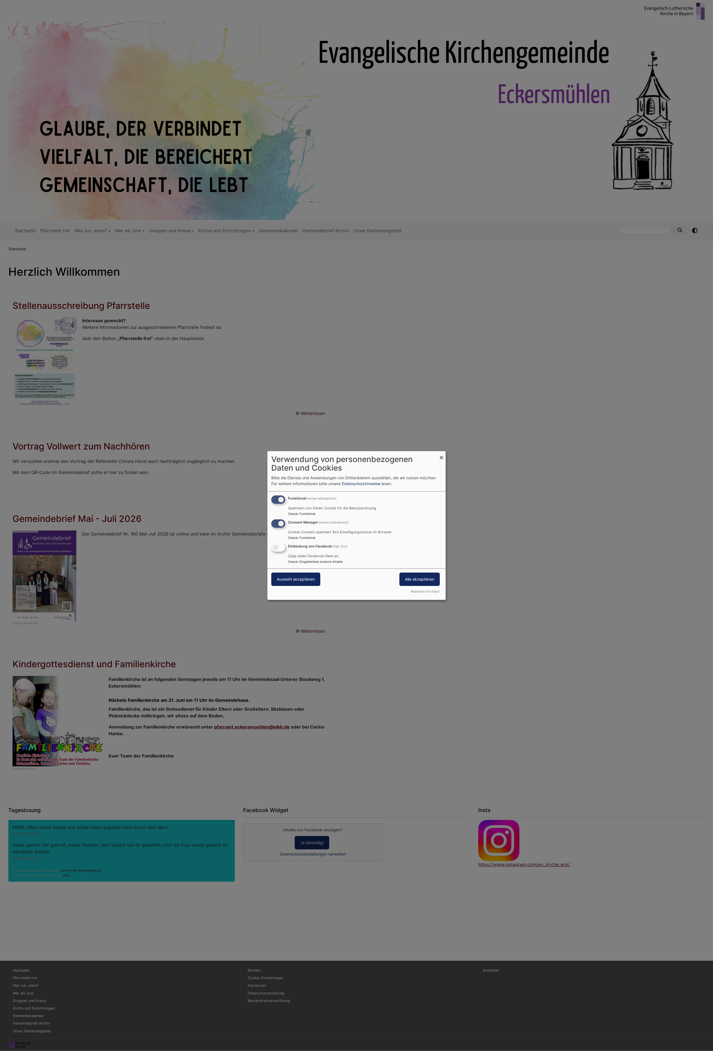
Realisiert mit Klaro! (425, 591)
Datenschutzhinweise (361, 483)
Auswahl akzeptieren (296, 579)
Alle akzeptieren (419, 579)
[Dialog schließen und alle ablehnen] (441, 454)
